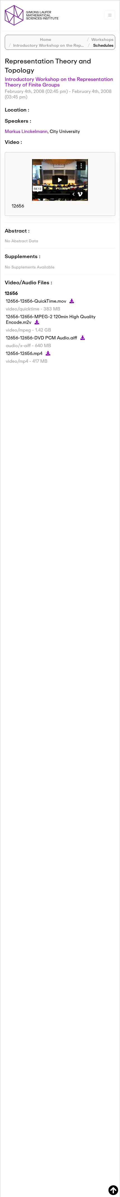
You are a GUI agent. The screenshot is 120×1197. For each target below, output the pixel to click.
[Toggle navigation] (109, 15)
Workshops (102, 39)
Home (45, 39)
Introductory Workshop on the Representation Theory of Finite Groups (59, 81)
